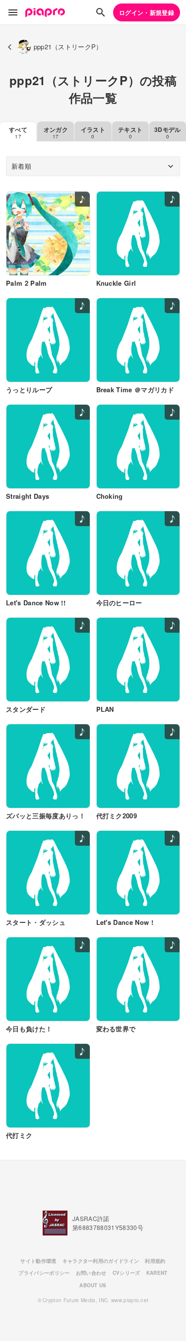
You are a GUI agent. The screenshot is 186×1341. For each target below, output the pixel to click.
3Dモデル (167, 132)
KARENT (157, 1272)
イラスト (93, 132)
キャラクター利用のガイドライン (100, 1260)
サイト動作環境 (38, 1260)
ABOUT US (93, 1285)
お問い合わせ (91, 1272)
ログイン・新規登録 (146, 12)
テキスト (130, 132)
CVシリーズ (126, 1272)
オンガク (56, 132)
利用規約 (155, 1260)
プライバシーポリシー (43, 1272)
